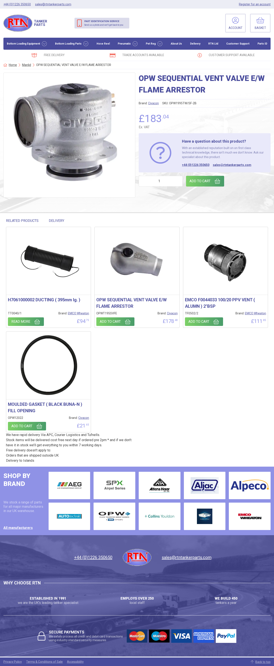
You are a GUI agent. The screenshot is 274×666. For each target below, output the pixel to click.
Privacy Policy (12, 661)
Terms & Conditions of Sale (44, 661)
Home (13, 65)
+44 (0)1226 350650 (195, 165)
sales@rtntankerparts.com (232, 165)
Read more (20, 322)
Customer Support (237, 43)
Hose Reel (103, 43)
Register (255, 4)
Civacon (153, 103)
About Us (176, 43)
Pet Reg (151, 43)
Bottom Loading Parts (68, 43)
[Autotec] (69, 516)
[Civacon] (114, 516)
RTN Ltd (213, 43)
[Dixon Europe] (205, 516)
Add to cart (199, 181)
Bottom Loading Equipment (23, 43)
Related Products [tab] (22, 221)
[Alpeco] (250, 485)
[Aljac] (205, 485)
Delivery (195, 43)
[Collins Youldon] (159, 516)
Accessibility (75, 661)
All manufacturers (18, 528)
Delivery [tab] (56, 221)
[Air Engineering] (69, 485)
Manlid (26, 65)
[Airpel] (114, 485)
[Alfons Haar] (159, 485)
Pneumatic (124, 43)
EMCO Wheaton (78, 313)
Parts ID (262, 43)
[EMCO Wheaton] (250, 516)
